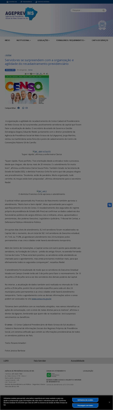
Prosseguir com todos (85, 405)
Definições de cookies (85, 400)
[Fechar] (109, 402)
